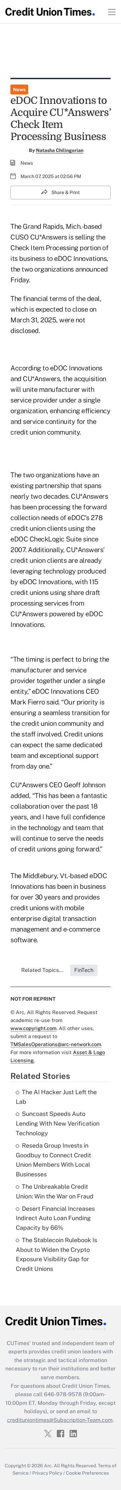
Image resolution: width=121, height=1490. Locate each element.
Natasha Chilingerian (59, 150)
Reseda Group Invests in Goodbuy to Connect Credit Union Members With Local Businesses (53, 1160)
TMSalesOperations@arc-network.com (55, 1044)
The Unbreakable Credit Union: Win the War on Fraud (54, 1191)
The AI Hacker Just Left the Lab (56, 1097)
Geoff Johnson (85, 785)
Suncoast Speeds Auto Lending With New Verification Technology (57, 1123)
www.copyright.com (33, 1028)
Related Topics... (42, 970)
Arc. (48, 1465)
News (19, 89)
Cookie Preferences (87, 1473)
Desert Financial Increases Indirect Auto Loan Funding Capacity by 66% (55, 1218)
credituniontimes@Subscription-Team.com (60, 1420)
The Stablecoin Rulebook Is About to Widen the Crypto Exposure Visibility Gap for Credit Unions (56, 1254)
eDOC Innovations (58, 691)
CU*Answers (89, 496)
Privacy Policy (47, 1473)
